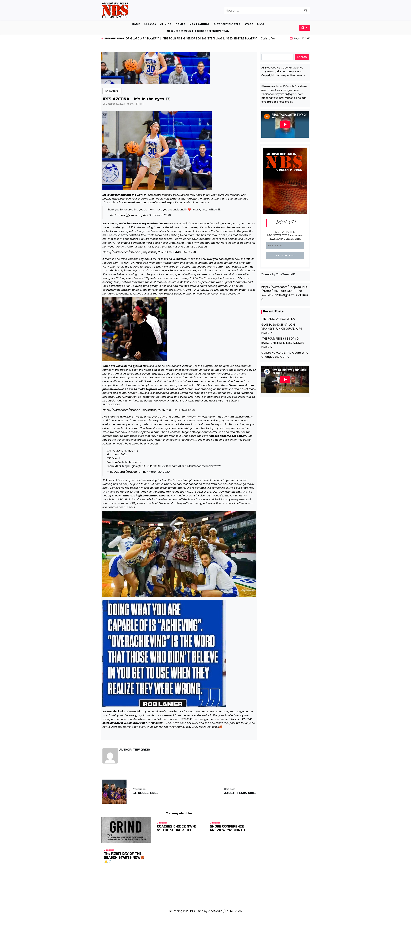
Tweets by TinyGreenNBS (278, 274)
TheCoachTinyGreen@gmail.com (282, 94)
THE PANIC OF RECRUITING (278, 319)
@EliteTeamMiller (173, 466)
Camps (180, 24)
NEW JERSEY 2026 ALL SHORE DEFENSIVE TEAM (198, 31)
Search (302, 57)
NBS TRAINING (199, 24)
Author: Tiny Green (134, 749)
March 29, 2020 (159, 472)
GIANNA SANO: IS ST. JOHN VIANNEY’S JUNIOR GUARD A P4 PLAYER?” (281, 329)
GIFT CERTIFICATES (227, 24)
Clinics (165, 24)
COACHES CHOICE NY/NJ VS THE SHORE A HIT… (176, 828)
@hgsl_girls (129, 466)
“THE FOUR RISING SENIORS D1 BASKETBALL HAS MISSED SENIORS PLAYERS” (282, 343)
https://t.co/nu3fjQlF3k (206, 209)
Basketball (112, 91)
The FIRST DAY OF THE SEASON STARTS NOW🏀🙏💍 (124, 857)
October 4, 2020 (160, 215)
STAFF (248, 24)
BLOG (261, 24)
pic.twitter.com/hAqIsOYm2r (203, 466)
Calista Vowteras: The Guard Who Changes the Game (284, 355)
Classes (150, 24)
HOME (136, 24)
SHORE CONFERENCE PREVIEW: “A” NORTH (227, 828)
